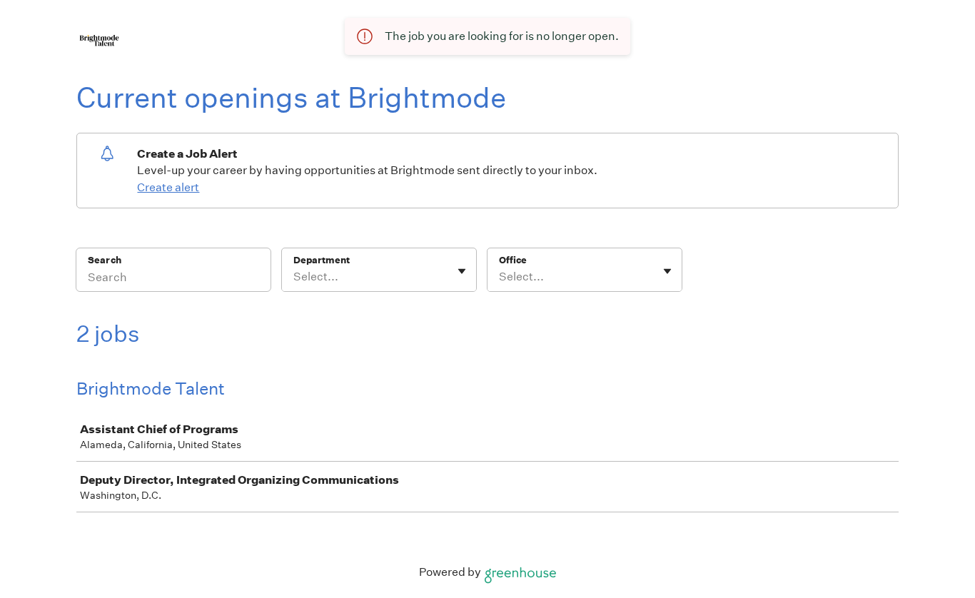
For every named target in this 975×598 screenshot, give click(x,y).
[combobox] (294, 277)
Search (104, 260)
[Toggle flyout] (461, 271)
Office (513, 260)
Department (321, 260)
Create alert (168, 187)
